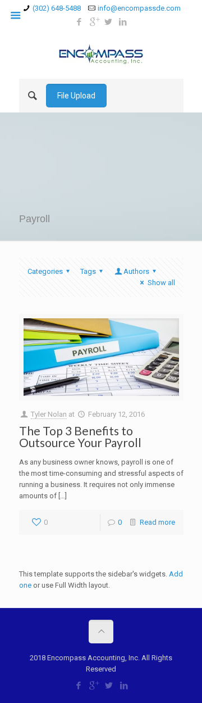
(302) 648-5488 (57, 8)
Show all (161, 282)
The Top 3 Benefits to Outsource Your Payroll (80, 436)
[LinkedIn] (123, 22)
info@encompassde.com (139, 8)
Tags (88, 271)
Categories (45, 271)
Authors (136, 271)
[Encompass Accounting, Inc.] (101, 53)
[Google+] (94, 22)
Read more (157, 522)
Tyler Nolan (49, 414)
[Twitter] (108, 22)
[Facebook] (79, 22)
